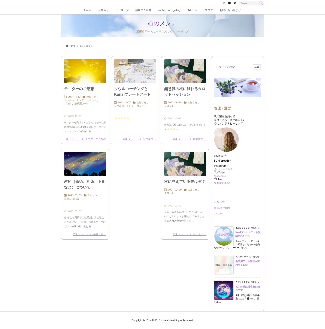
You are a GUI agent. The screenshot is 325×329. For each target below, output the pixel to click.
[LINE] (234, 3)
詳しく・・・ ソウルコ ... (139, 139)
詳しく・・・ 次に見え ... (189, 234)
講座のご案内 (222, 208)
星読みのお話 (71, 198)
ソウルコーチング (74, 100)
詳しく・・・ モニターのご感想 (86, 139)
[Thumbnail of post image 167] (185, 71)
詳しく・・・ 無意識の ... (189, 139)
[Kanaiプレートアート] (135, 71)
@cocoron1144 (223, 169)
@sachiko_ (220, 176)
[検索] (261, 3)
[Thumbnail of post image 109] (185, 164)
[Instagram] (224, 3)
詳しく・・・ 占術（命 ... (89, 234)
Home (72, 45)
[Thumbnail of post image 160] (85, 71)
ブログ (67, 103)
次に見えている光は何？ (185, 181)
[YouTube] (229, 3)
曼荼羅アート (81, 103)
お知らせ (91, 96)
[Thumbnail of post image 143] (85, 164)
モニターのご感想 (79, 88)
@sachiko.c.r (222, 182)
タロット (91, 100)
